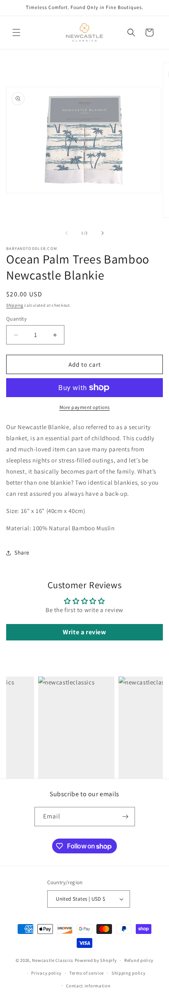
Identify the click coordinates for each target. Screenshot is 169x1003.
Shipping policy (129, 973)
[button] (16, 32)
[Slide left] (66, 233)
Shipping (14, 305)
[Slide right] (103, 233)
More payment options (84, 407)
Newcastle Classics (52, 960)
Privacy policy (46, 973)
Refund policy (138, 960)
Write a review (84, 632)
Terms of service (86, 973)
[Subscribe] (125, 816)
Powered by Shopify (96, 960)
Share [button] (22, 552)
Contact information (88, 986)
